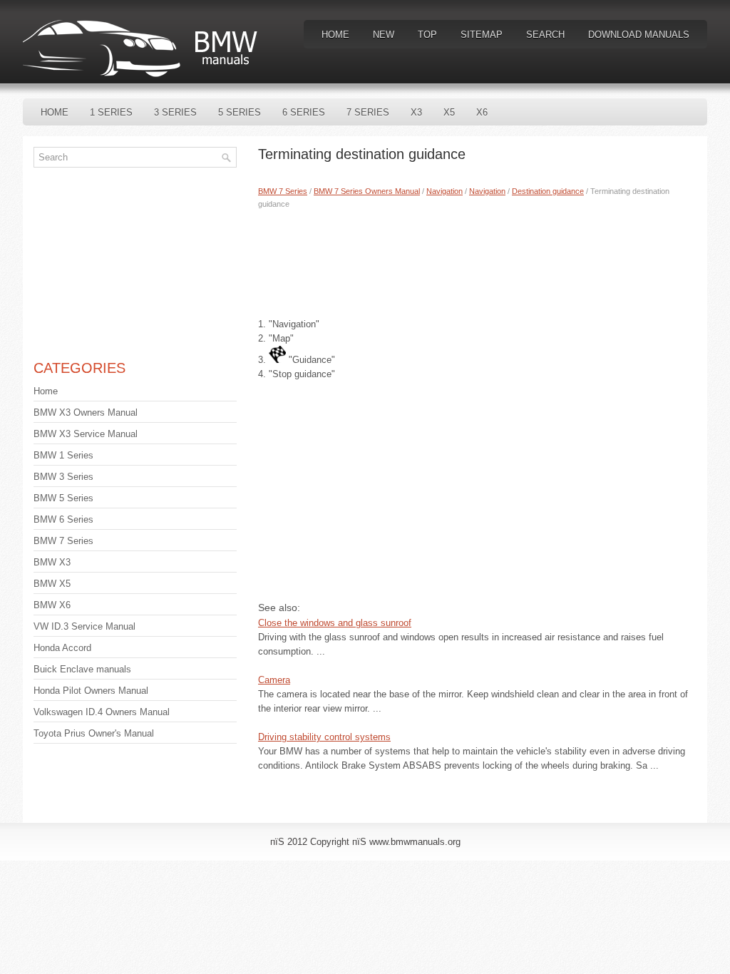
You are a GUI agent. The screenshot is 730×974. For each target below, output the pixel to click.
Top (427, 34)
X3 (416, 112)
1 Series (111, 112)
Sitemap (482, 34)
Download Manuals (638, 34)
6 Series (303, 112)
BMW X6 (52, 605)
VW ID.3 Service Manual (84, 626)
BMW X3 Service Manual (86, 434)
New (383, 34)
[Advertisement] (477, 260)
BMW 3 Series (63, 476)
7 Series (367, 112)
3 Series (175, 112)
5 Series (239, 112)
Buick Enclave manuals (82, 669)
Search (545, 34)
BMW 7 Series (282, 191)
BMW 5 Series (63, 498)
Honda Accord (62, 647)
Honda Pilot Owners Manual (91, 690)
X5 (449, 112)
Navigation (444, 191)
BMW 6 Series (63, 519)
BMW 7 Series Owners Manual (367, 191)
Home (335, 34)
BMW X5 (52, 583)
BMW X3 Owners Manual (86, 412)
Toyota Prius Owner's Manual (94, 733)
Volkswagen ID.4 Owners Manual (102, 712)
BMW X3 (52, 562)
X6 (482, 112)
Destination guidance (548, 191)
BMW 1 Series (63, 455)
